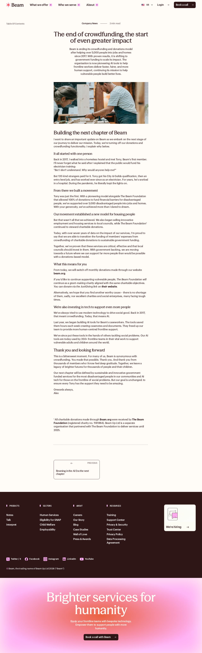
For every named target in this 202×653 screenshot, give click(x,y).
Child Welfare (47, 525)
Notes (9, 515)
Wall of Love (80, 534)
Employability (47, 529)
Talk (8, 520)
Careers (77, 515)
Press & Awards (82, 539)
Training (111, 515)
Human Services (49, 515)
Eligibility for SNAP (50, 520)
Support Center (116, 520)
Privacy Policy (115, 534)
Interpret (11, 525)
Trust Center (114, 529)
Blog (75, 525)
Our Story (78, 520)
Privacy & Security (117, 525)
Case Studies (80, 529)
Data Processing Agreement (116, 541)
